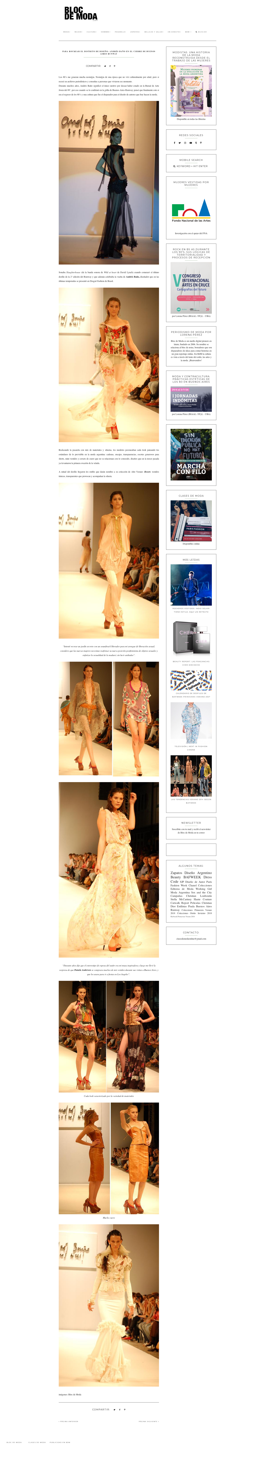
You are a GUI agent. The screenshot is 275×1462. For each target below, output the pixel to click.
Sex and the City (201, 892)
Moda (66, 32)
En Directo (174, 32)
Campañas (176, 896)
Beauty (176, 876)
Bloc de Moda (14, 1442)
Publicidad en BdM (60, 1442)
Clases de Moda (37, 1442)
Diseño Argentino (198, 872)
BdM (187, 32)
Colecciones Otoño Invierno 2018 (194, 913)
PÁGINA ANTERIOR (69, 1421)
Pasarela (120, 32)
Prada (191, 906)
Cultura (91, 32)
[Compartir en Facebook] (109, 65)
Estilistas (182, 906)
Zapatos (134, 32)
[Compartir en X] (105, 65)
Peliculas (195, 903)
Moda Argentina (180, 892)
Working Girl (204, 889)
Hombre (105, 32)
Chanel (193, 885)
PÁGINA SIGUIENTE (148, 1421)
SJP (182, 881)
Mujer (78, 32)
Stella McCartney (181, 899)
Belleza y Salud (153, 32)
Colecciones (205, 885)
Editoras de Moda (182, 889)
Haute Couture (203, 899)
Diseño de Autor (195, 881)
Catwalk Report (180, 903)
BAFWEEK (192, 876)
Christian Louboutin (199, 896)
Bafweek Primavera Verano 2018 (183, 916)
